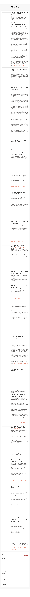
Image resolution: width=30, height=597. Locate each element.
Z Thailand (15, 7)
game (20, 65)
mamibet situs (15, 35)
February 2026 (3, 575)
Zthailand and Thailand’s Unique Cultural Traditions (18, 193)
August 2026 (3, 573)
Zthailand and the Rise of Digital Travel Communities (18, 141)
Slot (12, 136)
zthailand (18, 187)
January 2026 (3, 576)
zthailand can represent (14, 241)
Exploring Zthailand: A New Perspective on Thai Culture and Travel (18, 486)
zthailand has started (14, 188)
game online (22, 65)
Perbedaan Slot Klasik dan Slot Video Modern (19, 70)
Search (2, 554)
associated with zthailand (21, 363)
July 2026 (3, 574)
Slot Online (14, 136)
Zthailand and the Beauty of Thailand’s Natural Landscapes (18, 427)
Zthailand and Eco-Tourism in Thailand (18, 370)
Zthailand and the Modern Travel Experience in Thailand (18, 303)
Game (14, 65)
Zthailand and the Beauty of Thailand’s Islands (17, 246)
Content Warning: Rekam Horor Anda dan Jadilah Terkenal (19, 13)
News (16, 65)
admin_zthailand (21, 14)
